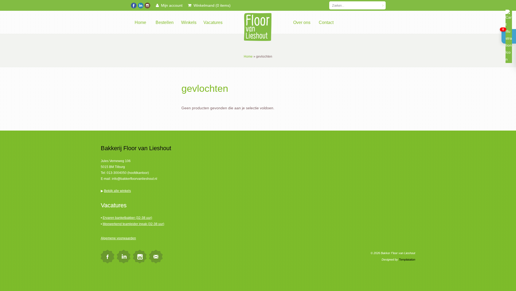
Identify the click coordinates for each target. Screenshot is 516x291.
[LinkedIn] (140, 5)
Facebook (107, 256)
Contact (326, 22)
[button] (508, 36)
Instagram (139, 256)
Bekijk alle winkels (117, 191)
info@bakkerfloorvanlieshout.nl (134, 179)
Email (156, 256)
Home (140, 22)
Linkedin (123, 256)
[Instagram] (147, 5)
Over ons (301, 22)
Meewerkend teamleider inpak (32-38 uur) (133, 224)
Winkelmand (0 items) (211, 5)
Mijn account (170, 5)
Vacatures (213, 22)
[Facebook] (133, 5)
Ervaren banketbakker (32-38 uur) (127, 218)
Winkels (188, 22)
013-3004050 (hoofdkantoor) (128, 173)
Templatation (407, 259)
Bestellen (165, 22)
